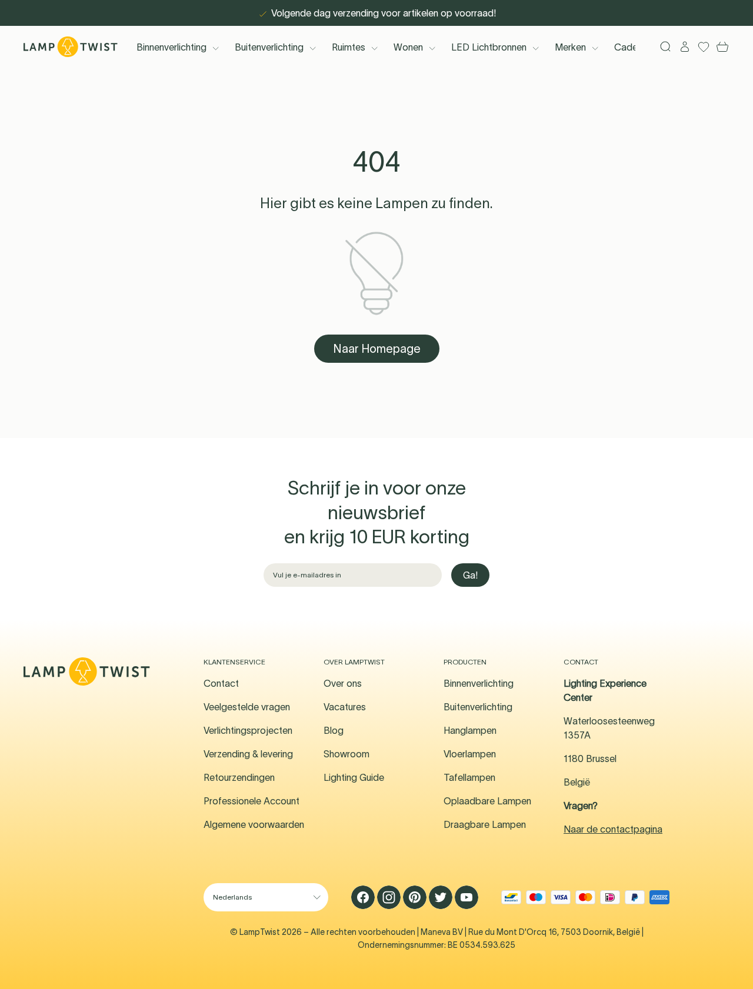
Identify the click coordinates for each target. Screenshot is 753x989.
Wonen (408, 47)
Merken (570, 47)
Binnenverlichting (171, 47)
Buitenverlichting (269, 47)
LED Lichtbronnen (489, 47)
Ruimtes (348, 47)
